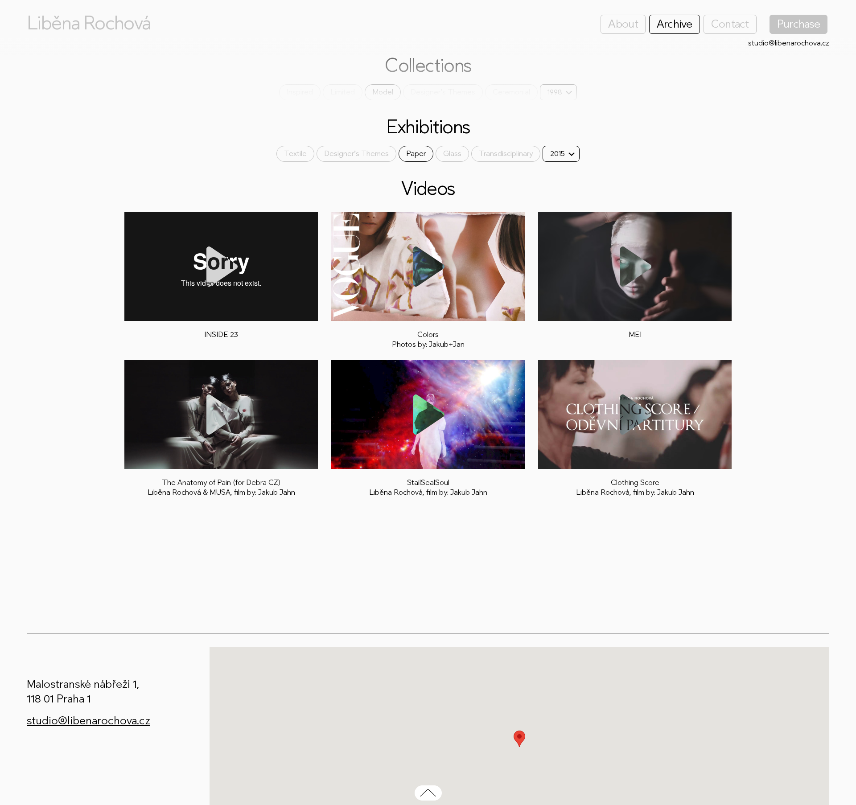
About (623, 23)
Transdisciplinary (506, 153)
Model (382, 92)
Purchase (798, 23)
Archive (674, 23)
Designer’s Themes (443, 92)
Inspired (300, 92)
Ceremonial (511, 92)
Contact (730, 23)
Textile (295, 153)
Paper (416, 153)
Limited (342, 92)
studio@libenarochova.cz (788, 43)
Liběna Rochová (89, 23)
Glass (452, 153)
